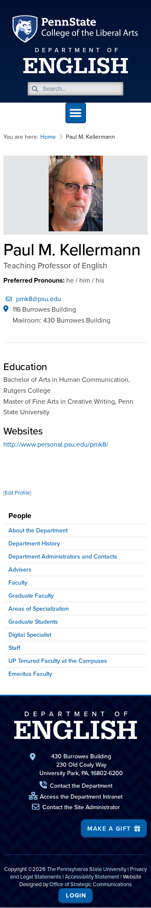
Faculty (17, 582)
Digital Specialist (29, 634)
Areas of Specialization (38, 608)
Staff (14, 647)
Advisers (19, 569)
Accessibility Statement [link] (92, 877)
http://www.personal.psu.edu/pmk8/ (55, 444)
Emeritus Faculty (30, 673)
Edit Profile (17, 493)
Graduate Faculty (31, 595)
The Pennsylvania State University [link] (86, 869)
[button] (75, 113)
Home (48, 136)
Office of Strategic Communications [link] (90, 884)
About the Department (38, 530)
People (19, 515)
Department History (34, 543)
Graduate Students (33, 621)
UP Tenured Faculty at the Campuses (57, 660)
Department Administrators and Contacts (62, 556)
